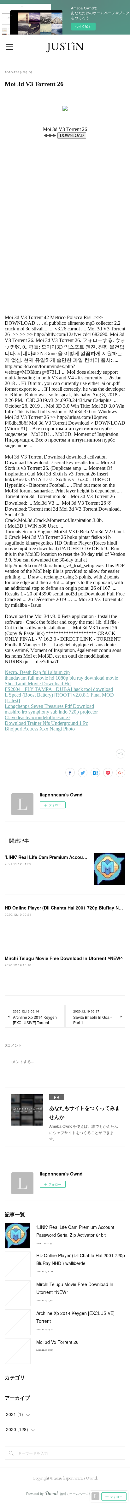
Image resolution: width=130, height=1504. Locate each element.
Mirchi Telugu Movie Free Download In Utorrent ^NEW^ (64, 958)
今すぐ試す (83, 26)
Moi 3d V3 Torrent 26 (57, 1342)
